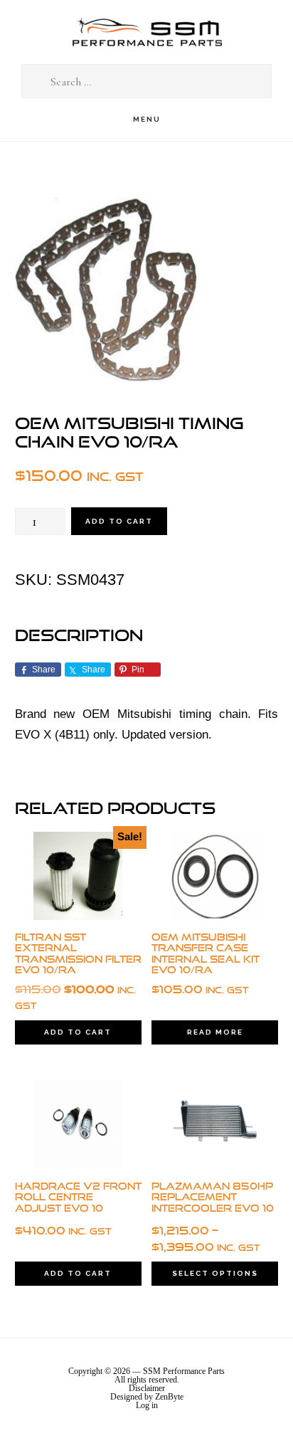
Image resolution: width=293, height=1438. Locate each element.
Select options (215, 1273)
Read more (215, 1032)
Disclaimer (147, 1388)
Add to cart (119, 521)
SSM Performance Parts (146, 32)
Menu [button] (147, 119)
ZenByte (169, 1397)
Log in (147, 1405)
